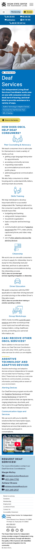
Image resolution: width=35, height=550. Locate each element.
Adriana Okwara (9, 483)
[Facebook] (8, 530)
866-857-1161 (15, 23)
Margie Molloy (9, 472)
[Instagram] (12, 530)
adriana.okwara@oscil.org (16, 486)
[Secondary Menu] (4, 12)
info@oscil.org (11, 20)
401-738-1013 (11, 17)
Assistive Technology (13, 394)
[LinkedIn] (21, 530)
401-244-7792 (26, 17)
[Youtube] (17, 530)
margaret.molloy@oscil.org (16, 476)
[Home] (3, 72)
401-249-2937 (12, 489)
